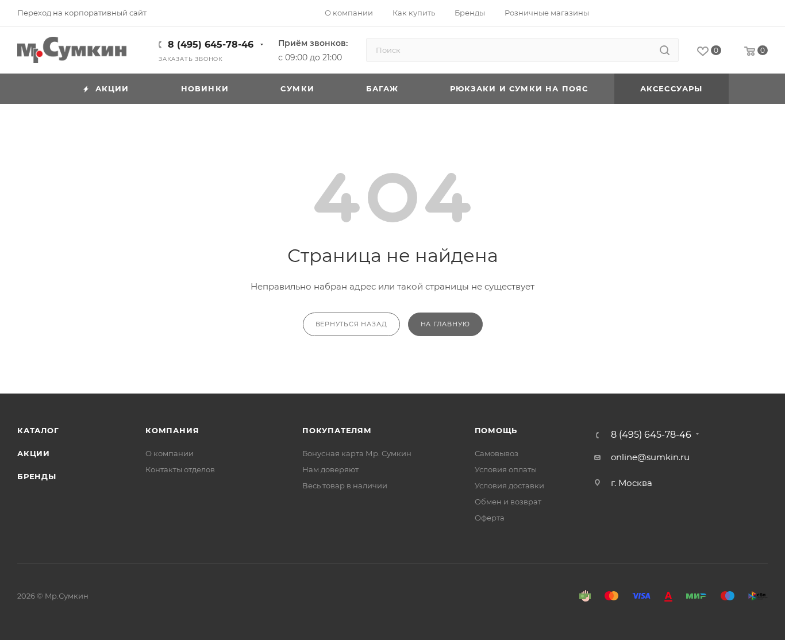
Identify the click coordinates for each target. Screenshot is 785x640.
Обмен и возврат (508, 501)
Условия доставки (509, 485)
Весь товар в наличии (344, 485)
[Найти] (665, 50)
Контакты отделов (180, 469)
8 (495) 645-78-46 (210, 44)
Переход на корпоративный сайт (82, 12)
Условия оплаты (506, 469)
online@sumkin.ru (650, 457)
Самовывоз (496, 453)
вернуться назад (351, 324)
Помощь (496, 430)
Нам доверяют (330, 469)
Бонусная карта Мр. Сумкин (356, 453)
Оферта (490, 517)
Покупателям (337, 430)
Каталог (38, 430)
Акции (33, 453)
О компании (169, 453)
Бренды (36, 476)
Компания (172, 430)
